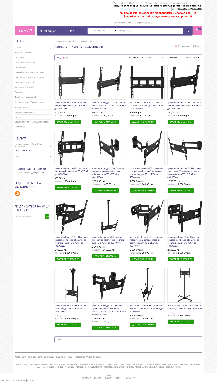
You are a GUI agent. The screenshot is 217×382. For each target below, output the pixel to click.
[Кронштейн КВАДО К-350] (71, 82)
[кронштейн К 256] (109, 148)
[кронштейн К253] (71, 216)
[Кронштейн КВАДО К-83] (147, 285)
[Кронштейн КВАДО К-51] (109, 82)
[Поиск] (188, 31)
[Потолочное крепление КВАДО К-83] (109, 216)
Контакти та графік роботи (173, 3)
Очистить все (22, 150)
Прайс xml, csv (135, 3)
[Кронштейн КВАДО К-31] (184, 285)
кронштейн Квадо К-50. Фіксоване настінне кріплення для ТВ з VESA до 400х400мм (146, 105)
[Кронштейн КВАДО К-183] (71, 285)
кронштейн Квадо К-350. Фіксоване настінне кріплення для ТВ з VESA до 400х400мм (71, 105)
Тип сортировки (136, 58)
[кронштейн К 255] (147, 148)
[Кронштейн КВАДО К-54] (109, 285)
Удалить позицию (50, 146)
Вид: (59, 58)
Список (67, 57)
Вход (71, 31)
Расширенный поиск (56, 357)
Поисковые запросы (36, 357)
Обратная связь (93, 357)
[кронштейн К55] (184, 216)
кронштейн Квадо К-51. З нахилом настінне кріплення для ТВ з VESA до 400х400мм (71, 171)
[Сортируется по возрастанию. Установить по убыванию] (165, 57)
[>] (49, 47)
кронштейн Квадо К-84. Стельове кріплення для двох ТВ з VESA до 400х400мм (146, 308)
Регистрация (47, 31)
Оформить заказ (142, 23)
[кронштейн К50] (147, 82)
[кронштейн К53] (147, 216)
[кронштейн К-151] (184, 82)
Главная (58, 41)
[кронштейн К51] (71, 148)
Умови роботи (119, 3)
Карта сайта (20, 357)
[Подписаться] (47, 216)
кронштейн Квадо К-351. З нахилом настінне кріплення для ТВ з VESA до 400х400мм (109, 105)
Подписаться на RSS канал (189, 46)
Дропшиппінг (151, 3)
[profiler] (108, 375)
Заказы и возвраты (76, 357)
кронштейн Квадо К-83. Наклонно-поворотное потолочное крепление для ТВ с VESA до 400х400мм (108, 240)
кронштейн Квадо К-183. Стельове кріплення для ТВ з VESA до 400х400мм (71, 308)
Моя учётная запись (122, 23)
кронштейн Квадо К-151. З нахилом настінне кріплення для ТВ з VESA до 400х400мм (184, 105)
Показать (174, 58)
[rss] (17, 193)
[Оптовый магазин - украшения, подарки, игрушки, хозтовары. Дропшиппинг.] (25, 30)
